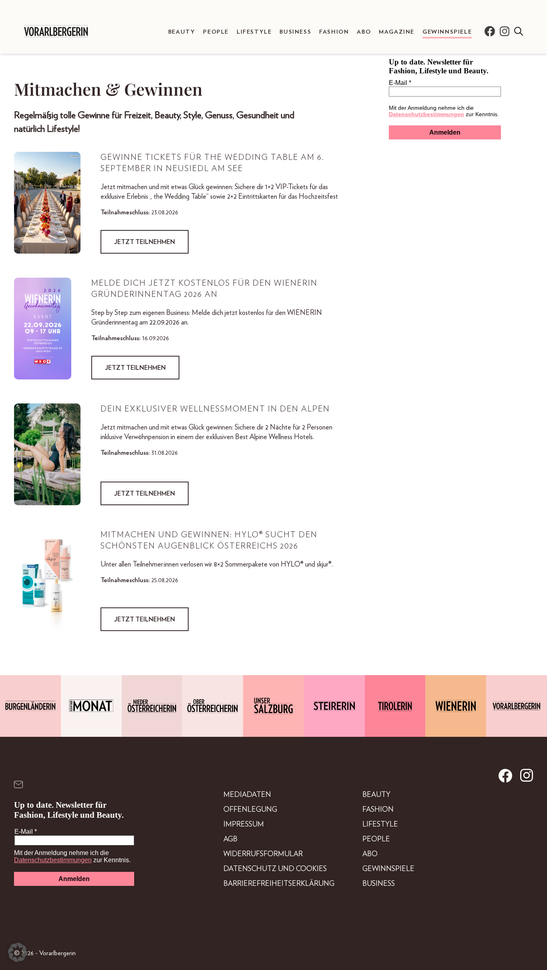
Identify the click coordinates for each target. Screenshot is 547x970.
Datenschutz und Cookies (275, 869)
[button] (17, 952)
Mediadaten (247, 795)
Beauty (181, 32)
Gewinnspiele (447, 32)
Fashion (334, 32)
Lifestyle (254, 32)
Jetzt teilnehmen (144, 242)
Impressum (243, 824)
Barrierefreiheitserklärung (278, 883)
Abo (364, 32)
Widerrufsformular (263, 854)
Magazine (396, 32)
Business (295, 32)
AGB (230, 839)
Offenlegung (250, 809)
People (216, 32)
